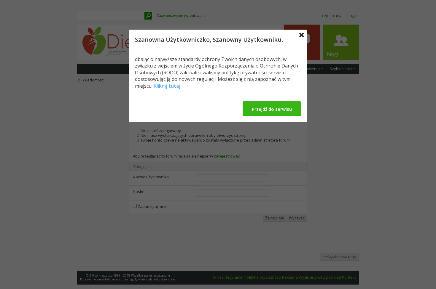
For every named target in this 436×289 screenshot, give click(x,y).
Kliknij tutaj (167, 86)
